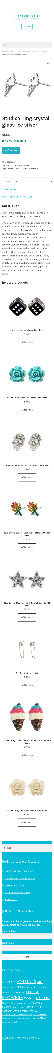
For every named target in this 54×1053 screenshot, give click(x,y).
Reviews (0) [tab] (9, 189)
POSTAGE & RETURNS (17, 892)
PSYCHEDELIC (8, 1015)
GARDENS (18, 1003)
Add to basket (11, 150)
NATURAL (6, 1011)
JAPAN (14, 1007)
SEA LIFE (36, 1015)
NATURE (15, 1011)
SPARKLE (18, 1018)
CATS (32, 987)
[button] (48, 63)
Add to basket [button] (27, 342)
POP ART (38, 1011)
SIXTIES (43, 1015)
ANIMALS (26, 982)
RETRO (17, 1015)
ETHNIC (11, 992)
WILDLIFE (6, 1022)
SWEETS (34, 168)
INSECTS (6, 1007)
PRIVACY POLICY (14, 885)
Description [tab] (9, 181)
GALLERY (43, 998)
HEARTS (36, 1003)
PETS (32, 1011)
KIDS (29, 1007)
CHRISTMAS (42, 987)
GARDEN (7, 1003)
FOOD (17, 168)
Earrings (26, 51)
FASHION (20, 992)
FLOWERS (12, 998)
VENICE (34, 1018)
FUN (33, 998)
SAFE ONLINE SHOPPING (19, 871)
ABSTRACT (9, 982)
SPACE (11, 1018)
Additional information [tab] (17, 197)
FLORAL (32, 992)
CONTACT (11, 899)
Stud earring (36, 51)
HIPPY (43, 1003)
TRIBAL (26, 1018)
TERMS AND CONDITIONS (20, 878)
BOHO (26, 987)
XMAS (14, 1022)
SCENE (14, 165)
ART (40, 982)
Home (7, 51)
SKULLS (5, 1018)
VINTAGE (43, 1018)
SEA (30, 1015)
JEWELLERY (16, 51)
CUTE (4, 992)
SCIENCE (25, 1015)
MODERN (37, 1007)
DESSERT (10, 168)
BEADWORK (8, 987)
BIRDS (19, 987)
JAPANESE (22, 1007)
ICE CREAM (25, 168)
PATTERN (24, 1011)
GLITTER (27, 1003)
